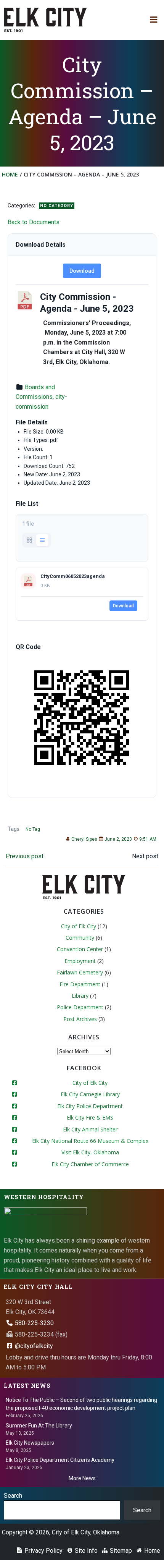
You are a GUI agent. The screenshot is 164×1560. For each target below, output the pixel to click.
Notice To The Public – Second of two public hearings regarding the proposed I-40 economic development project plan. (81, 1404)
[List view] (42, 540)
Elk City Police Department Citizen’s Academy (60, 1460)
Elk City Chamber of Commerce (90, 1164)
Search (13, 1495)
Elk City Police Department (90, 1106)
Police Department (80, 1007)
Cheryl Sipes (84, 839)
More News (82, 1478)
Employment (80, 960)
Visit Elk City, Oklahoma (90, 1152)
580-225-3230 (33, 1323)
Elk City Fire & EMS (90, 1117)
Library (80, 995)
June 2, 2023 (118, 839)
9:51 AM (147, 839)
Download (82, 271)
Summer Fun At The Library (39, 1425)
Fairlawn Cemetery (80, 972)
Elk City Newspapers (30, 1443)
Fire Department (79, 984)
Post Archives (80, 1019)
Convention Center (80, 949)
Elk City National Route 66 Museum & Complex (90, 1140)
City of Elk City (78, 926)
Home (10, 174)
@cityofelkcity (33, 1346)
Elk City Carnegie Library (90, 1094)
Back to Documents (33, 222)
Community (80, 937)
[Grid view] (29, 540)
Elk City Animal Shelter (90, 1129)
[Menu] (153, 19)
